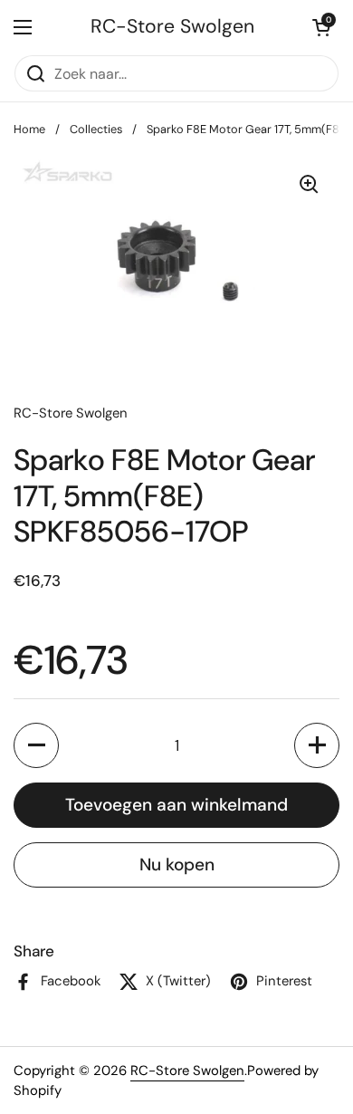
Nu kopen (177, 864)
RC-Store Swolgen (172, 26)
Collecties (96, 129)
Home (29, 129)
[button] (321, 27)
